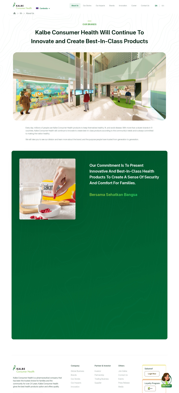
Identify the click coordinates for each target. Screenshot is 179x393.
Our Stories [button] (87, 6)
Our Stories (75, 379)
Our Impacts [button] (100, 6)
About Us (30, 13)
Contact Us (145, 6)
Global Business (77, 371)
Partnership (99, 375)
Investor (98, 371)
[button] (166, 379)
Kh (21, 13)
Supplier (98, 383)
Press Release (124, 383)
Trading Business (102, 379)
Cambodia (44, 8)
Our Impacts (76, 383)
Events (121, 379)
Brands (74, 375)
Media (120, 387)
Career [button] (134, 6)
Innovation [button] (123, 6)
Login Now (152, 374)
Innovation (75, 387)
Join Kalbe (122, 371)
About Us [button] (75, 6)
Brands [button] (112, 6)
